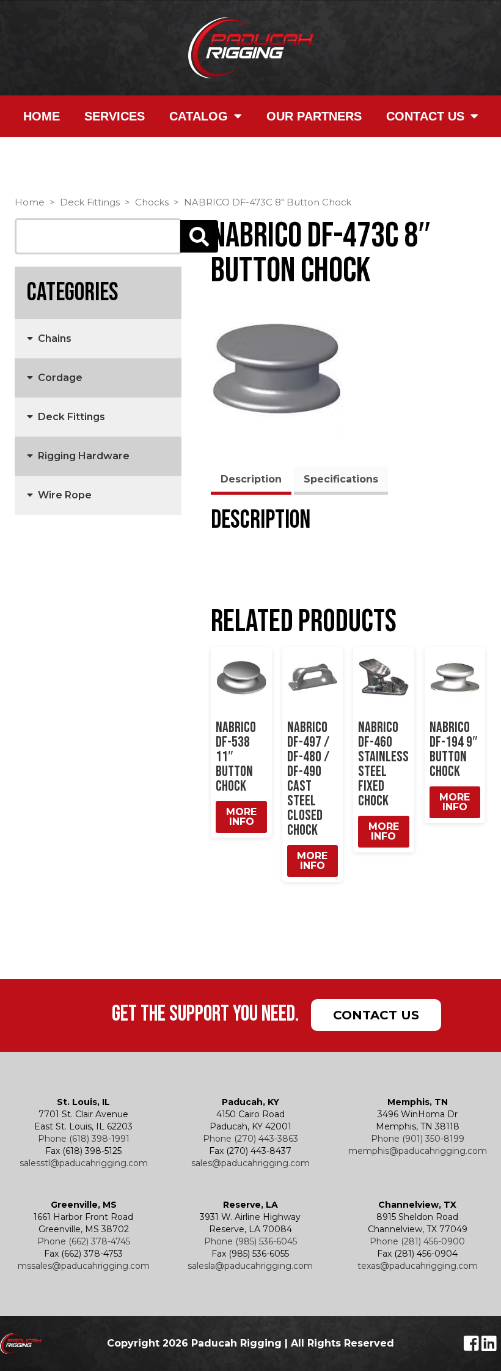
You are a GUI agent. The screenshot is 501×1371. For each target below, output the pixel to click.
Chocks (152, 202)
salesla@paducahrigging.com (250, 1265)
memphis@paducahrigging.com (417, 1150)
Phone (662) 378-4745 (83, 1241)
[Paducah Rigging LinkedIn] (489, 1346)
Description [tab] (251, 479)
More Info (241, 816)
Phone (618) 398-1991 (84, 1138)
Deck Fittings (90, 202)
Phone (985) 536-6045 (250, 1241)
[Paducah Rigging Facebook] (472, 1346)
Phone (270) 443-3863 (250, 1138)
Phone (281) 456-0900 (417, 1241)
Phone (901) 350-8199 (417, 1138)
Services (114, 116)
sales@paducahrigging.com (250, 1163)
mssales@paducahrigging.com (84, 1265)
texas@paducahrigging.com (417, 1265)
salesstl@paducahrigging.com (84, 1163)
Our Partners (314, 116)
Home (41, 116)
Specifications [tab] (341, 479)
